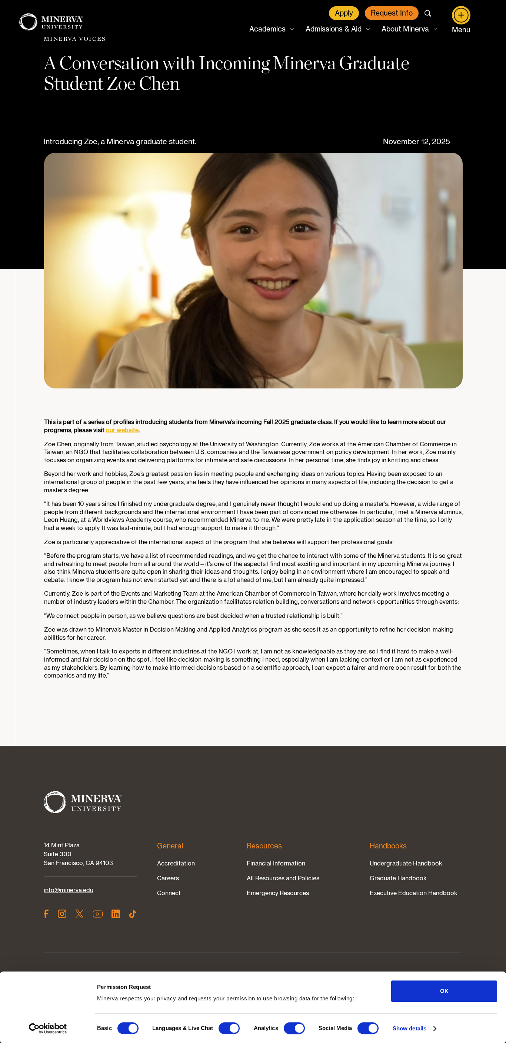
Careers (168, 878)
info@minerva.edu (68, 890)
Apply (344, 13)
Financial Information (276, 863)
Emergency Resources (278, 893)
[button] (270, 29)
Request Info (392, 13)
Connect (169, 893)
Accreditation (176, 863)
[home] (51, 22)
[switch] (229, 1028)
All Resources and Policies (283, 878)
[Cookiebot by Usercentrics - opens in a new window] (48, 1028)
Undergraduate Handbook (406, 863)
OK (444, 991)
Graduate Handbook (398, 878)
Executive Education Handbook (413, 893)
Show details (409, 1028)
